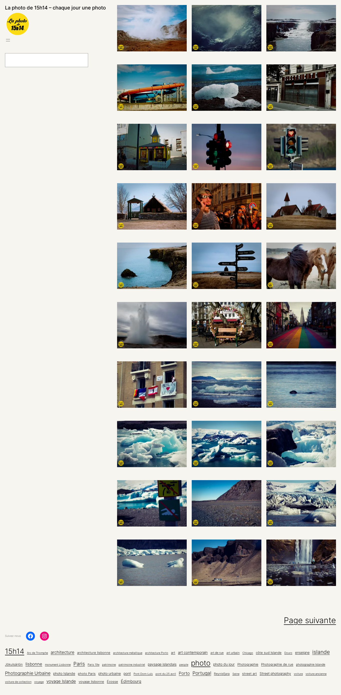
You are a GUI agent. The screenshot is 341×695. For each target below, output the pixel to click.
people (183, 664)
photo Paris (87, 674)
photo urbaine (109, 673)
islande (321, 652)
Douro (288, 653)
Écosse (112, 682)
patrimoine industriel (132, 664)
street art (249, 674)
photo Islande (64, 673)
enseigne (302, 653)
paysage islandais (162, 664)
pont (127, 674)
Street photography (275, 674)
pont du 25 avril (166, 674)
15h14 (14, 651)
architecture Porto (156, 653)
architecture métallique (127, 653)
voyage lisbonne (91, 682)
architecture (62, 652)
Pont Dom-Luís (143, 674)
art (173, 653)
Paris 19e (93, 664)
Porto (184, 673)
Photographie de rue (277, 664)
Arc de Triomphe (37, 653)
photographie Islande (310, 664)
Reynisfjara (222, 674)
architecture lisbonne (93, 653)
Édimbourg (131, 681)
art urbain (233, 653)
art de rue (217, 653)
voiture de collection (18, 682)
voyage (39, 682)
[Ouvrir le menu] (8, 40)
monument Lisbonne (58, 664)
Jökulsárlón (14, 664)
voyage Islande (61, 681)
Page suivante (310, 620)
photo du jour (224, 664)
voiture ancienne (316, 674)
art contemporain (193, 652)
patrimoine (109, 664)
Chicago (247, 653)
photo (200, 663)
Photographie (247, 664)
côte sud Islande (269, 653)
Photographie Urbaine (27, 673)
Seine (235, 674)
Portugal (201, 673)
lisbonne (33, 664)
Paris (79, 664)
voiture (298, 674)
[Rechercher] (101, 60)
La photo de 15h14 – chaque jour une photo (55, 8)
